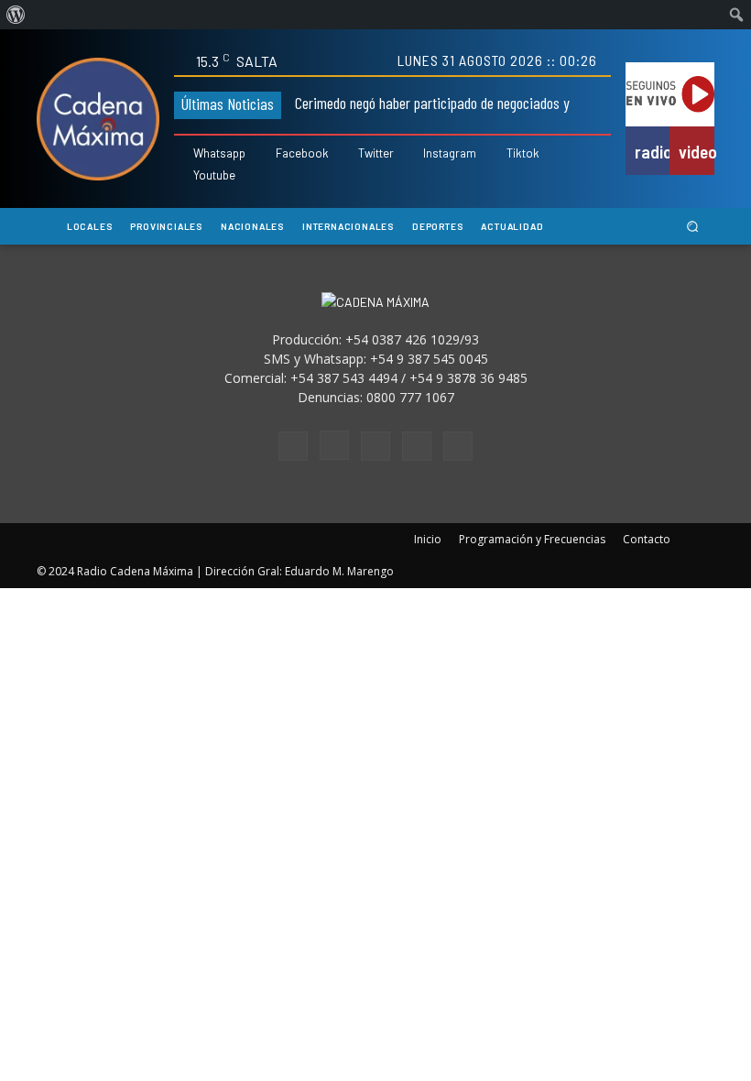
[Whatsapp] (182, 154)
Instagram (449, 153)
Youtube (214, 175)
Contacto (646, 539)
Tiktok (522, 153)
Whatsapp (219, 153)
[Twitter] (347, 154)
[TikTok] (375, 446)
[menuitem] (16, 14)
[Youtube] (182, 175)
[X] (416, 446)
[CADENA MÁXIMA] (98, 119)
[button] (693, 227)
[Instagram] (412, 154)
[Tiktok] (496, 154)
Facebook (302, 153)
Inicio (427, 539)
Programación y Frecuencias (532, 539)
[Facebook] (264, 154)
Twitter (376, 153)
